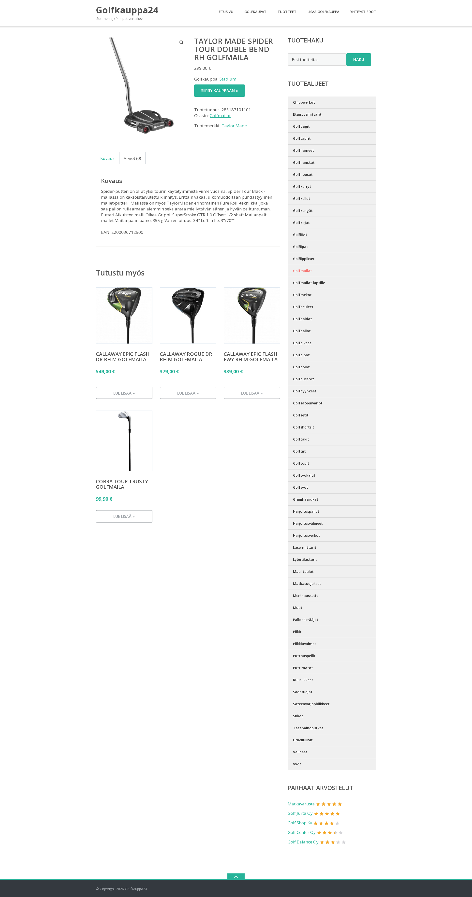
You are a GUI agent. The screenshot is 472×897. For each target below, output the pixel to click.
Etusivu (226, 11)
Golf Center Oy (302, 832)
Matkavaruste (301, 804)
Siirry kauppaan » (219, 90)
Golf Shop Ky (300, 823)
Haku (358, 59)
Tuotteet (287, 11)
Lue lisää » (124, 393)
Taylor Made (234, 125)
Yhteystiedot (363, 11)
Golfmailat (220, 115)
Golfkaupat (255, 11)
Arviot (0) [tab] (132, 158)
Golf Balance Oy (303, 842)
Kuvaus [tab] (107, 158)
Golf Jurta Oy (300, 813)
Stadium (228, 79)
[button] (182, 42)
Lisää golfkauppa (323, 11)
